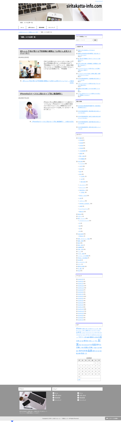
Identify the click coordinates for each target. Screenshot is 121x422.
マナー (79, 264)
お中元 (78, 332)
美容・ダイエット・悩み (84, 238)
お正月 (80, 166)
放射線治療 (86, 344)
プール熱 (92, 334)
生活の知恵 (80, 234)
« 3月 (79, 379)
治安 (98, 347)
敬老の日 (81, 211)
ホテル (95, 334)
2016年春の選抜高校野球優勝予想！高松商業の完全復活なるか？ (89, 106)
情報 (83, 344)
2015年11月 (81, 287)
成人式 (80, 169)
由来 (90, 350)
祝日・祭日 (80, 245)
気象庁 (95, 347)
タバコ (84, 334)
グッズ (93, 332)
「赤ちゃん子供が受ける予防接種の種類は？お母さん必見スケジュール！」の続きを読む (48, 82)
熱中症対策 (83, 351)
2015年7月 (80, 294)
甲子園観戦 (82, 158)
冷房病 (96, 337)
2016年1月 (80, 283)
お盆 (80, 198)
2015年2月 (80, 305)
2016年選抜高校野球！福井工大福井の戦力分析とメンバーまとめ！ (89, 117)
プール (88, 334)
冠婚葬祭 (80, 247)
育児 (79, 270)
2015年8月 (80, 292)
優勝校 (92, 337)
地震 (82, 340)
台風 (77, 341)
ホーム (22, 27)
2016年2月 (80, 281)
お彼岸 (80, 206)
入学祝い (83, 192)
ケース (97, 332)
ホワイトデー (82, 187)
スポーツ (80, 216)
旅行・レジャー (81, 218)
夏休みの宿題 (81, 266)
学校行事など (82, 190)
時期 (94, 345)
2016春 (81, 148)
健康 (88, 337)
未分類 (79, 260)
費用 (101, 351)
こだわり (83, 332)
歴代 (82, 347)
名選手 (80, 153)
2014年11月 (81, 311)
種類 (93, 351)
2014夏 (81, 140)
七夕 (82, 179)
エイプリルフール (83, 209)
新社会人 (81, 236)
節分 (80, 171)
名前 (80, 340)
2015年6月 (80, 296)
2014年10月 (81, 313)
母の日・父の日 (83, 195)
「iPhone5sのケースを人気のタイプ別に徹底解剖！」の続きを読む (52, 121)
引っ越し (80, 268)
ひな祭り (83, 176)
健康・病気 (80, 240)
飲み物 (78, 353)
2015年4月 (80, 300)
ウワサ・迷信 (81, 253)
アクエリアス (89, 332)
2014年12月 (81, 309)
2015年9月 (80, 290)
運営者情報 (41, 27)
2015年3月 (80, 302)
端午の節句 (83, 181)
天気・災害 (80, 249)
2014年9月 (80, 315)
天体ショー (92, 341)
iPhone (79, 328)
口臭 (100, 337)
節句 (80, 174)
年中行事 (80, 161)
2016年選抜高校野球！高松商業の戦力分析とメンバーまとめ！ (89, 112)
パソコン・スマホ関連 (83, 255)
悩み (80, 344)
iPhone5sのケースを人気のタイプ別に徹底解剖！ (41, 94)
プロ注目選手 (82, 150)
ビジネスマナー (81, 262)
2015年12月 (81, 285)
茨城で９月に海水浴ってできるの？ (86, 50)
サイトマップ (52, 27)
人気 (85, 337)
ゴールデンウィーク (84, 220)
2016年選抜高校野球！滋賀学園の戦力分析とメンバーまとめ (89, 122)
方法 (90, 344)
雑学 (79, 243)
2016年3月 (80, 279)
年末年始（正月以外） (84, 203)
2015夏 (81, 142)
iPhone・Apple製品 (82, 258)
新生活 (79, 214)
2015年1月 (80, 307)
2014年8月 (80, 317)
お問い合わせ (31, 27)
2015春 (81, 145)
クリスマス (82, 163)
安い (96, 341)
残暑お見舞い (89, 347)
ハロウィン (82, 201)
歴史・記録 (82, 156)
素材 (98, 351)
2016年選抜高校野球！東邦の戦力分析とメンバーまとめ (89, 128)
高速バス (84, 353)
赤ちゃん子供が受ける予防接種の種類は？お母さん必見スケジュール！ (45, 52)
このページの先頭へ (113, 418)
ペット (79, 251)
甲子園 (79, 138)
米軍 (96, 351)
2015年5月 (80, 298)
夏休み (86, 341)
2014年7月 (80, 319)
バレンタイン (82, 185)
